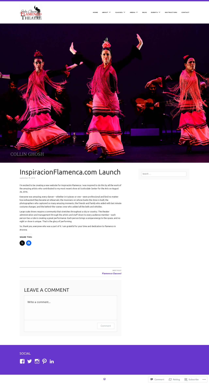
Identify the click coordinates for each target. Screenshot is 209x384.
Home (95, 12)
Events (154, 12)
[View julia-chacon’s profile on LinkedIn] (52, 361)
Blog (144, 12)
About (105, 12)
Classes (119, 12)
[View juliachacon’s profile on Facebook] (23, 361)
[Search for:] (163, 174)
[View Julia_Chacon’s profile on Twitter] (30, 361)
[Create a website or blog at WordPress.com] (104, 379)
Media (132, 12)
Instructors (171, 12)
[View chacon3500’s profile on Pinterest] (45, 361)
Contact (185, 12)
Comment (106, 325)
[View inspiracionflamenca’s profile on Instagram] (37, 361)
